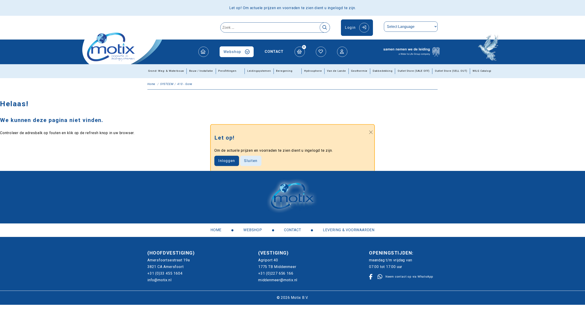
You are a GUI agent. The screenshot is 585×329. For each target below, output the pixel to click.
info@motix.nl (159, 280)
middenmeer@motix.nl (277, 280)
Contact (274, 51)
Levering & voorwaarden (349, 230)
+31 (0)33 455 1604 (164, 273)
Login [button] (350, 27)
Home (215, 230)
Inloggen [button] (226, 161)
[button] (203, 52)
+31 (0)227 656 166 (275, 273)
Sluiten (251, 161)
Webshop (232, 52)
